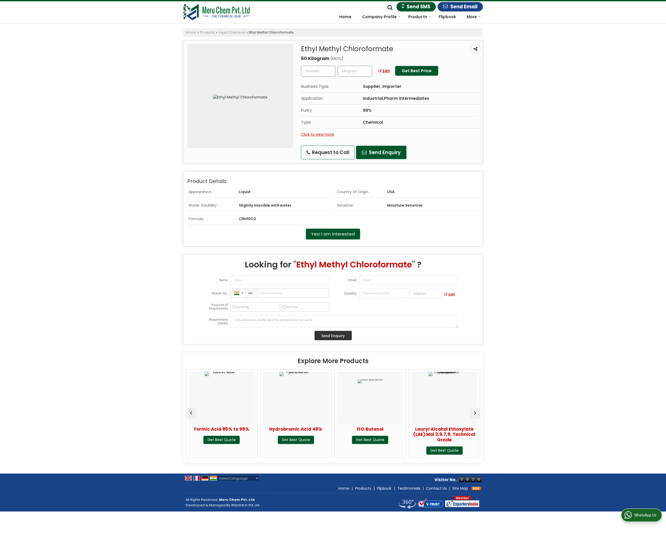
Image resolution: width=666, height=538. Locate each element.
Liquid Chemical (231, 32)
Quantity (350, 293)
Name (223, 280)
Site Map (460, 488)
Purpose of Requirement (218, 306)
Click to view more (317, 134)
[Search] (389, 7)
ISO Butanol (327, 429)
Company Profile (379, 16)
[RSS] (476, 488)
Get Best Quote (253, 439)
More (472, 16)
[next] (475, 413)
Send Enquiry (384, 152)
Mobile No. (220, 293)
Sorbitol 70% (475, 429)
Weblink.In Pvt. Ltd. (245, 505)
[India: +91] (237, 293)
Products (417, 16)
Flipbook (447, 16)
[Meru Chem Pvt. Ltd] (216, 12)
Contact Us (436, 488)
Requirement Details (218, 321)
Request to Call (330, 152)
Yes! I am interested (333, 234)
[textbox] (355, 71)
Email (352, 280)
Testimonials (408, 488)
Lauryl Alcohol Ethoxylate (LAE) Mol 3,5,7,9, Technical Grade (402, 434)
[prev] (191, 413)
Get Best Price (417, 71)
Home (345, 16)
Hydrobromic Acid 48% (253, 429)
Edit (386, 71)
